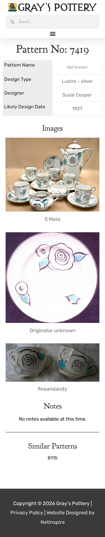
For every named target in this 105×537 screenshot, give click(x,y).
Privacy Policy (26, 513)
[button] (52, 33)
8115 (52, 458)
